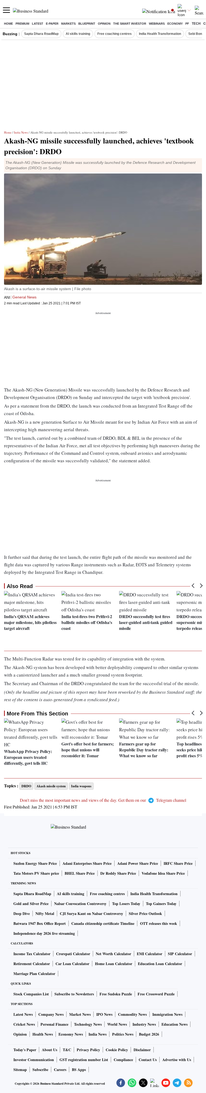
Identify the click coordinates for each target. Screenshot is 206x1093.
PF (187, 23)
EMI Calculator (149, 954)
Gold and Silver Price (31, 903)
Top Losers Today (126, 903)
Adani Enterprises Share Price (87, 863)
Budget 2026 (149, 1034)
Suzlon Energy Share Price (35, 863)
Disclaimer (142, 1050)
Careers (60, 1069)
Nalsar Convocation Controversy (80, 903)
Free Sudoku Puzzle (116, 994)
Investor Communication (33, 1059)
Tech (196, 23)
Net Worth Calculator (113, 954)
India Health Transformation (160, 34)
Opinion (104, 23)
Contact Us (148, 1059)
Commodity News (132, 1014)
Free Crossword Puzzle (156, 994)
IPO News (104, 1014)
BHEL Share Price (80, 873)
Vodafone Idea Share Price (163, 873)
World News (117, 1024)
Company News (51, 1014)
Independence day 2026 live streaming (44, 933)
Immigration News (167, 1014)
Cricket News (24, 1024)
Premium (22, 23)
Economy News (70, 1034)
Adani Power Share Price (137, 863)
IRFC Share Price (178, 863)
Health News (42, 1034)
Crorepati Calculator (73, 954)
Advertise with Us (176, 1059)
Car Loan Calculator (72, 963)
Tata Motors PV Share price (36, 873)
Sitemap (20, 1069)
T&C (67, 1050)
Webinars (157, 23)
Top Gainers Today (161, 903)
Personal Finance (54, 1024)
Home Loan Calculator (113, 963)
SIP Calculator (180, 954)
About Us (49, 1050)
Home (8, 23)
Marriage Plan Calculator (34, 973)
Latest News (23, 1014)
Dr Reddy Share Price (118, 873)
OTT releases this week (158, 923)
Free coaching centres (114, 34)
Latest (37, 23)
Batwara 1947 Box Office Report (39, 923)
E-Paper (52, 23)
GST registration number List (84, 1059)
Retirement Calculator (31, 963)
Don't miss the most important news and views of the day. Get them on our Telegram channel (103, 800)
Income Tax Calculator (31, 954)
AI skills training (78, 34)
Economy (175, 23)
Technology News (88, 1024)
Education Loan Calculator (160, 963)
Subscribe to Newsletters (74, 994)
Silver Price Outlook (145, 913)
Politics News (122, 1034)
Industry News (144, 1024)
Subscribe (40, 1069)
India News (21, 132)
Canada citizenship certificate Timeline (102, 923)
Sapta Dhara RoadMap (41, 34)
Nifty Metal (44, 913)
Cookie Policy (117, 1050)
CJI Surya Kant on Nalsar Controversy (91, 913)
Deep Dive (21, 913)
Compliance (123, 1059)
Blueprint (86, 23)
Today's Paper (24, 1050)
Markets (68, 23)
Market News (80, 1014)
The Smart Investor (129, 23)
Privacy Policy (88, 1050)
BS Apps (79, 1069)
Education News (174, 1024)
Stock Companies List (31, 994)
